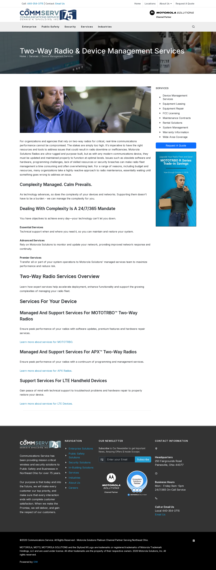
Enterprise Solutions (81, 448)
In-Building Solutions (81, 467)
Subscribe (143, 459)
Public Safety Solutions (77, 455)
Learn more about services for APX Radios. (46, 370)
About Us (165, 3)
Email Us (60, 3)
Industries (74, 477)
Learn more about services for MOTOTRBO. (46, 342)
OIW (35, 562)
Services (33, 56)
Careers (73, 487)
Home (137, 3)
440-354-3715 (35, 3)
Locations (150, 3)
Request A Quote (185, 3)
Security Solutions (80, 462)
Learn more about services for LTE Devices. (46, 403)
